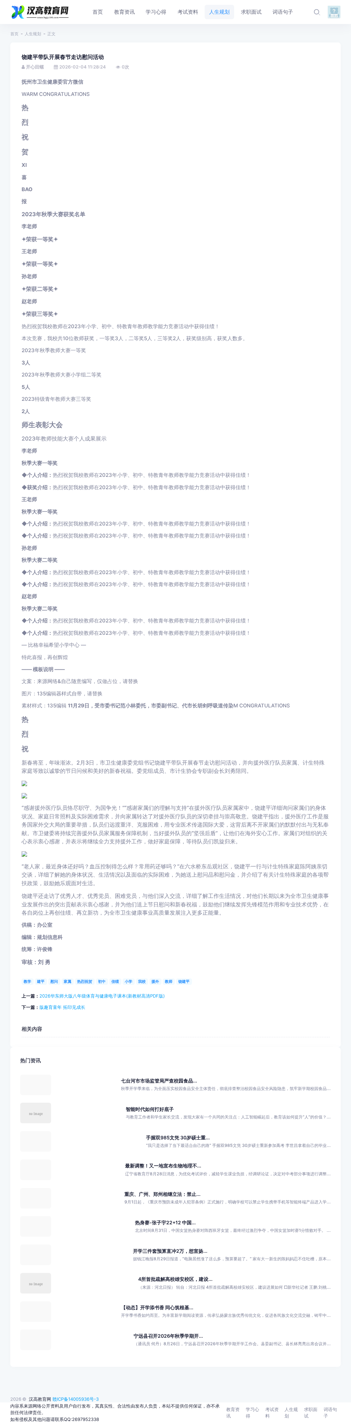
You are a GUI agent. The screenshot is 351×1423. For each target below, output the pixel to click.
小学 (128, 981)
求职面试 (310, 1413)
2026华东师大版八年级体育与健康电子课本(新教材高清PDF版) (102, 996)
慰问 (54, 981)
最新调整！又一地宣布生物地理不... (163, 1165)
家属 (67, 981)
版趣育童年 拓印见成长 (62, 1007)
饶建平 (184, 981)
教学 (27, 981)
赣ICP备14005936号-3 (75, 1399)
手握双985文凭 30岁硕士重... (178, 1137)
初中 (102, 981)
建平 (41, 981)
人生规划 (33, 33)
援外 (155, 981)
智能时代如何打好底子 (150, 1109)
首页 (14, 33)
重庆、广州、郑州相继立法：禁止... (162, 1194)
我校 (142, 981)
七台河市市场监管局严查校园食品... (159, 1081)
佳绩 (115, 981)
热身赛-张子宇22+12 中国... (165, 1222)
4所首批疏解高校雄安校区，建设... (175, 1279)
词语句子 (330, 1413)
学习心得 (252, 1413)
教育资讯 (233, 1413)
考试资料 (272, 1413)
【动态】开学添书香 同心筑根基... (157, 1307)
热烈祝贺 (84, 981)
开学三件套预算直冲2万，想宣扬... (170, 1251)
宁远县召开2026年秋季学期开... (168, 1336)
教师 (168, 981)
